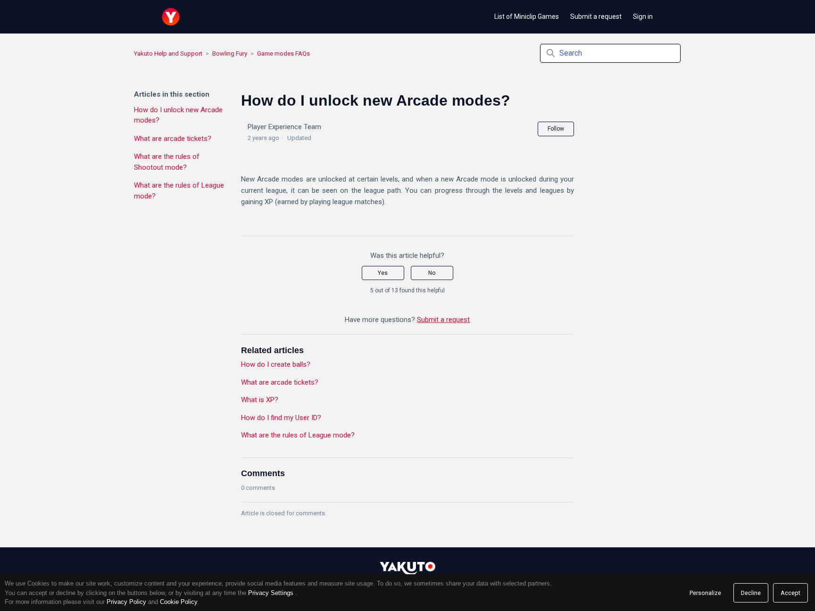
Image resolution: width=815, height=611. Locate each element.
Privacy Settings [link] (270, 592)
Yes (383, 273)
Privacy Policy (126, 601)
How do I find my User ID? (281, 417)
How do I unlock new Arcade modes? (178, 115)
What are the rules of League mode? (179, 190)
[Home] (170, 16)
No (431, 273)
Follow (556, 128)
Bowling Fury (229, 53)
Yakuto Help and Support (168, 53)
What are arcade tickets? (172, 138)
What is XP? (259, 400)
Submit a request (596, 16)
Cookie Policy (178, 601)
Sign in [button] (643, 16)
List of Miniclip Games (526, 16)
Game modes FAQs (283, 53)
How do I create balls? (275, 364)
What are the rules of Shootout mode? (167, 162)
